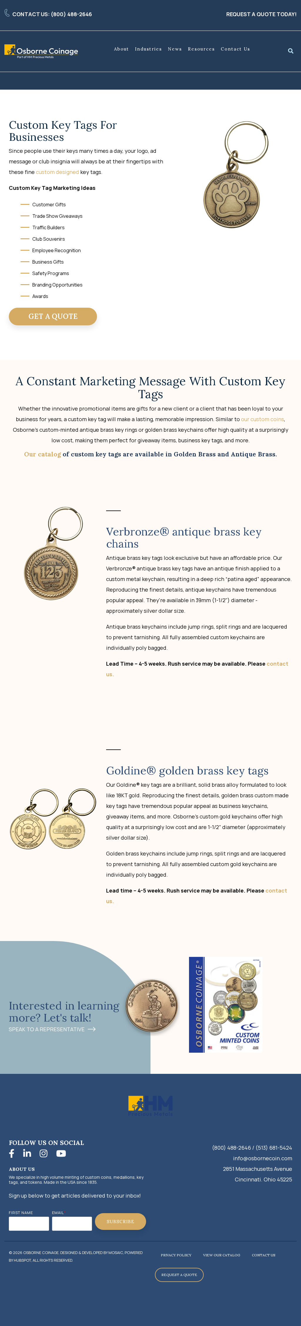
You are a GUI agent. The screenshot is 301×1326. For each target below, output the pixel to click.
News (175, 49)
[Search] (290, 51)
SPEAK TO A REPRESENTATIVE (47, 1029)
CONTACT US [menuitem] (263, 1255)
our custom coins (262, 419)
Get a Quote (53, 316)
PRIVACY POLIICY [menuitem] (176, 1255)
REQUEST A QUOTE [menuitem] (179, 1275)
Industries (148, 49)
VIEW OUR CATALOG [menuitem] (221, 1255)
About (121, 49)
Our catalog (42, 454)
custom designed (57, 171)
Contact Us (235, 49)
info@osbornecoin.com (262, 1158)
